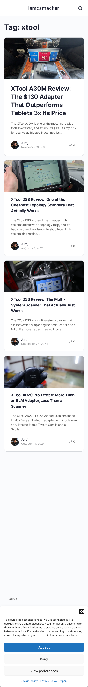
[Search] (80, 8)
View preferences (44, 671)
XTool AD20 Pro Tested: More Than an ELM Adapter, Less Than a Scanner (42, 401)
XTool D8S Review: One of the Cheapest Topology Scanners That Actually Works (42, 205)
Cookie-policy (29, 681)
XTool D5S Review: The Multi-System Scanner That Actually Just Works (43, 305)
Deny (44, 659)
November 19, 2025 (34, 147)
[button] (81, 611)
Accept (44, 647)
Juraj (24, 143)
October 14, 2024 (32, 443)
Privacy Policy (48, 681)
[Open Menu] (6, 7)
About (13, 599)
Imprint (63, 681)
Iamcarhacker (43, 8)
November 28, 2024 (34, 343)
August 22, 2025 (32, 248)
